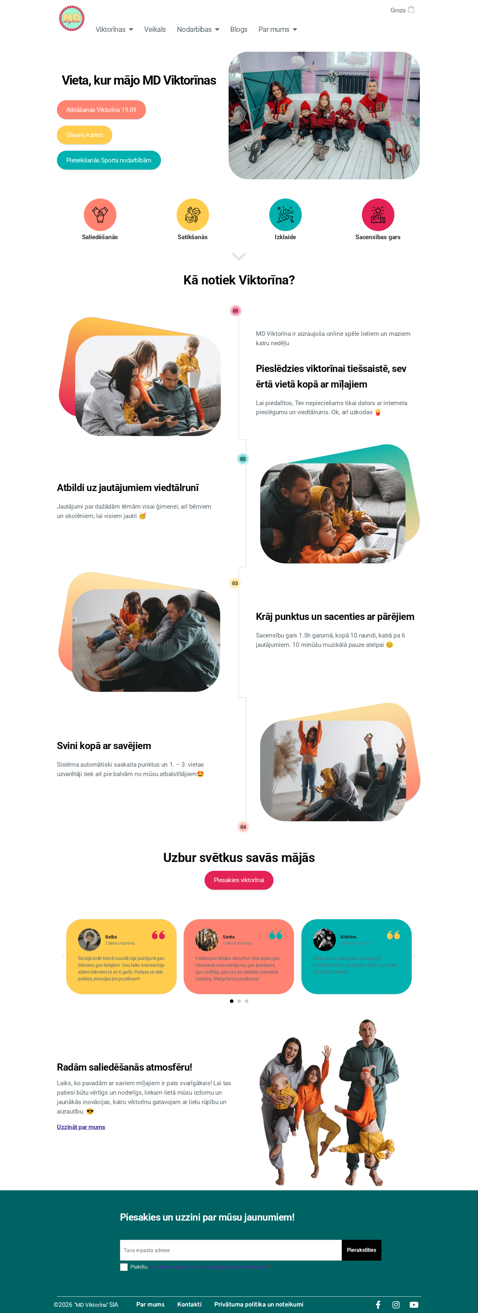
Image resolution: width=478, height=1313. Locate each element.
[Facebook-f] (378, 1305)
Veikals (155, 29)
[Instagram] (396, 1305)
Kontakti (189, 1305)
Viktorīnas (111, 29)
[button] (63, 956)
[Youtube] (413, 1305)
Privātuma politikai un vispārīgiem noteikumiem (207, 1267)
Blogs (238, 29)
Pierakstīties (361, 1250)
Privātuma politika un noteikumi (258, 1305)
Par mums (274, 29)
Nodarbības (194, 29)
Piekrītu (200, 1267)
